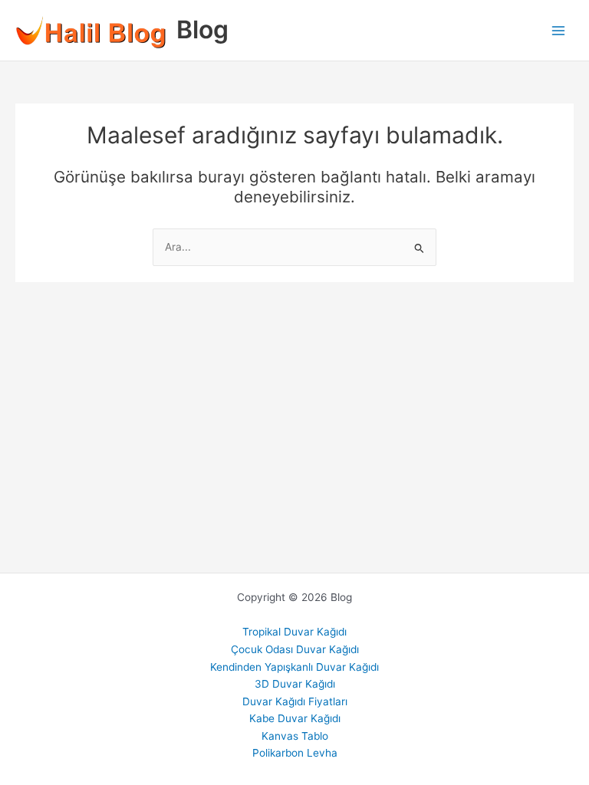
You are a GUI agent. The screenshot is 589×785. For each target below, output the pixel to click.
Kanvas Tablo (295, 736)
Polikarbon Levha (294, 753)
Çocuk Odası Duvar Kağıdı (295, 649)
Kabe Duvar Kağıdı (295, 718)
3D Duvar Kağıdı (295, 684)
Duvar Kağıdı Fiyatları (294, 701)
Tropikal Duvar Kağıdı (294, 632)
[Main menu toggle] (558, 30)
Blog (202, 29)
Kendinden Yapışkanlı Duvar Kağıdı (294, 667)
